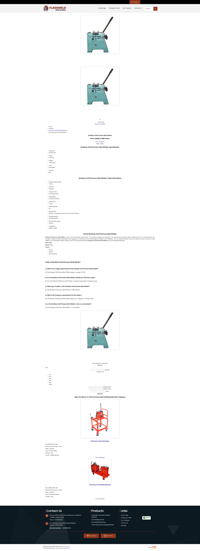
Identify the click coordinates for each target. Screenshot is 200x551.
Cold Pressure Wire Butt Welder (100, 441)
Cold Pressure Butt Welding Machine (58, 130)
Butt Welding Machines (98, 522)
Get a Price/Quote (100, 141)
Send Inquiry (101, 122)
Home (50, 126)
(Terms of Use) (67, 546)
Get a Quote (135, 2)
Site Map (123, 525)
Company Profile (114, 8)
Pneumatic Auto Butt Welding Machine (100, 516)
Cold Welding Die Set (97, 520)
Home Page (102, 8)
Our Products (127, 8)
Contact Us (137, 8)
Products (51, 128)
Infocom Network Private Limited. (63, 548)
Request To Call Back (100, 124)
